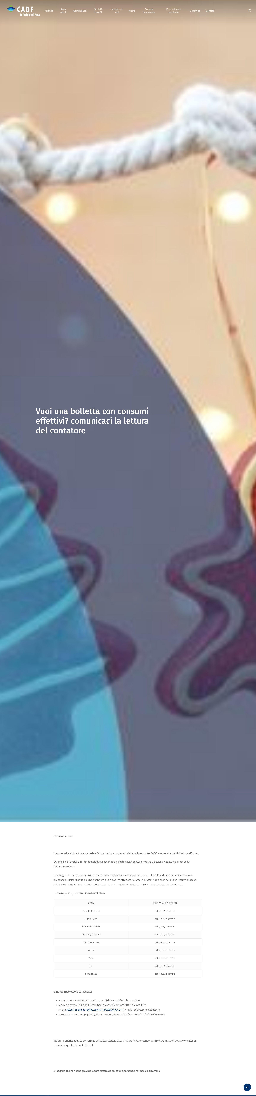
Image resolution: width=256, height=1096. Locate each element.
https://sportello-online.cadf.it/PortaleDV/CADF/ (95, 1009)
